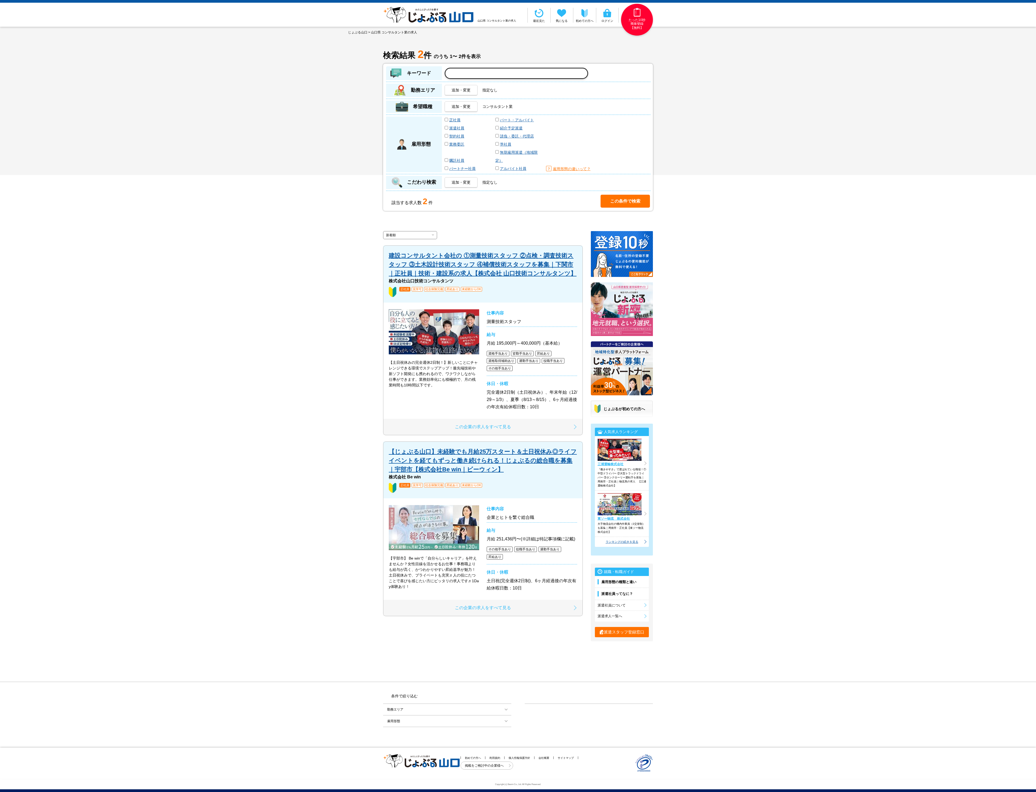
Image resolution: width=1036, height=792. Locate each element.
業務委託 (456, 144)
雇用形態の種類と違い (618, 582)
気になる (562, 20)
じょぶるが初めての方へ (624, 409)
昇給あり (452, 289)
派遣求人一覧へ (610, 616)
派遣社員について (612, 605)
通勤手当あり (529, 361)
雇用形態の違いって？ (572, 169)
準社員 (505, 144)
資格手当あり (498, 353)
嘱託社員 (456, 160)
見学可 (417, 289)
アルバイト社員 (513, 168)
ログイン (607, 20)
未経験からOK (471, 289)
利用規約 (494, 757)
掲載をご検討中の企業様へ (485, 765)
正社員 (455, 120)
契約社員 (456, 136)
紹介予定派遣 (511, 128)
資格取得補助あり (501, 361)
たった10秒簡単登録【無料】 (637, 24)
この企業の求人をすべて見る (483, 426)
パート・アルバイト (517, 120)
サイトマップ (566, 757)
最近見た (539, 20)
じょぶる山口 (357, 32)
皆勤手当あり (522, 353)
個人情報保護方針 (519, 757)
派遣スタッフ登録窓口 (624, 632)
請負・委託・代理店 (517, 136)
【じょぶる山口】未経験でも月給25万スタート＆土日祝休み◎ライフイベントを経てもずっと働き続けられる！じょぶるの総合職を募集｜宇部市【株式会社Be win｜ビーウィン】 (483, 460)
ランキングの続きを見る (622, 541)
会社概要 (544, 757)
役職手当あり (553, 361)
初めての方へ (585, 20)
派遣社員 (456, 128)
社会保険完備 (434, 289)
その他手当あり (499, 368)
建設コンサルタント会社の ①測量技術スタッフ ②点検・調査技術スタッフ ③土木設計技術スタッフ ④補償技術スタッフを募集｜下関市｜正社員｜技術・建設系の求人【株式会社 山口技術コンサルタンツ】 (483, 264)
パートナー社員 (462, 168)
